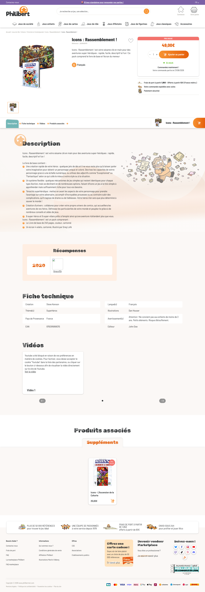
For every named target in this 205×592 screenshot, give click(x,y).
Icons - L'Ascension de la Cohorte (102, 494)
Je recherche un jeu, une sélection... (74, 11)
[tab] (102, 442)
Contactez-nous (12, 2)
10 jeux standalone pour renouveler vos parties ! (104, 2)
